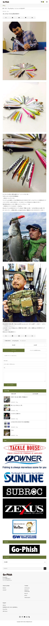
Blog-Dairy (17, 340)
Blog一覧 (25, 593)
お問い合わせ (5, 611)
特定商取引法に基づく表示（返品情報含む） (10, 607)
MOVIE (25, 595)
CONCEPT (4, 590)
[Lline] (25, 18)
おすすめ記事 (35, 393)
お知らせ (4, 605)
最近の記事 (13, 393)
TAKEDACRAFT (27, 597)
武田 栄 (9, 340)
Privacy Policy (5, 609)
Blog (8, 11)
